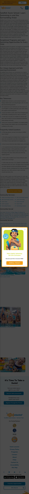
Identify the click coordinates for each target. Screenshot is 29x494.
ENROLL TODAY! (14, 263)
